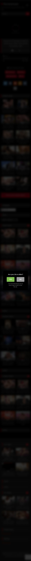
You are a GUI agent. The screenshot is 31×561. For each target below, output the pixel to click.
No (20, 279)
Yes (10, 279)
